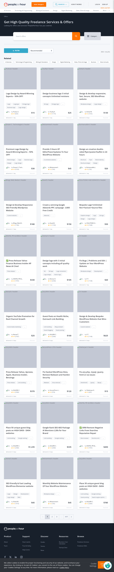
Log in (97, 4)
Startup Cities (63, 547)
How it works (76, 4)
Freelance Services (83, 542)
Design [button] (54, 62)
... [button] (62, 104)
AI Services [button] (8, 62)
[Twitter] (10, 557)
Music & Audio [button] (104, 62)
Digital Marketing (66, 10)
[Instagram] (21, 557)
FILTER (17, 51)
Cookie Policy (64, 567)
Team (5, 546)
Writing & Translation (42, 10)
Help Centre (26, 550)
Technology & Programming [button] (24, 62)
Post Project (39, 4)
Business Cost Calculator (63, 543)
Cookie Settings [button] (93, 564)
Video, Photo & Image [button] (80, 62)
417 (66, 517)
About (6, 542)
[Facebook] (5, 557)
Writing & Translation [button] (42, 62)
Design (55, 10)
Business (96, 10)
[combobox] (41, 36)
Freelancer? (105, 8)
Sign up (105, 4)
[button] (61, 4)
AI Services (7, 10)
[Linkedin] (16, 557)
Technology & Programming (23, 10)
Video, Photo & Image (82, 10)
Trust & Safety (26, 546)
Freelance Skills (82, 546)
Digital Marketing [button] (65, 62)
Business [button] (93, 62)
